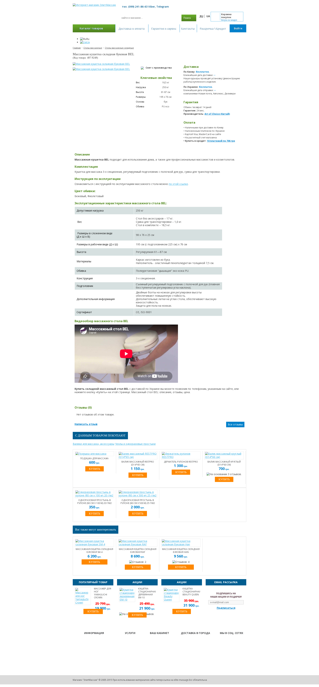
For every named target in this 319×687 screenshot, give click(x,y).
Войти (238, 28)
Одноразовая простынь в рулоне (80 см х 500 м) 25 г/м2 (138, 502)
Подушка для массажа (94, 458)
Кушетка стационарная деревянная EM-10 (147, 593)
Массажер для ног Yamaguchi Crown (102, 593)
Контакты (188, 28)
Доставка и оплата (132, 28)
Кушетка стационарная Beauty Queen (191, 591)
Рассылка (154, 650)
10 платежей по (221, 140)
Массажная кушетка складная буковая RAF (137, 551)
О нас (123, 640)
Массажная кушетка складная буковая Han (181, 551)
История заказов (159, 645)
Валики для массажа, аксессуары (93, 444)
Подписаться (226, 608)
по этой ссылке (178, 184)
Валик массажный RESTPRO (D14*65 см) (137, 463)
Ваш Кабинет (157, 640)
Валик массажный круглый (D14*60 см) (224, 463)
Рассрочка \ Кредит (213, 28)
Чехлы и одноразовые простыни (135, 444)
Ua (88, 42)
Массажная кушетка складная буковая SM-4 (94, 551)
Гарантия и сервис (164, 28)
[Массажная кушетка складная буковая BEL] (101, 64)
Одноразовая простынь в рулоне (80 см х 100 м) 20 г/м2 (94, 502)
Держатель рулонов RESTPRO (181, 461)
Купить (94, 561)
